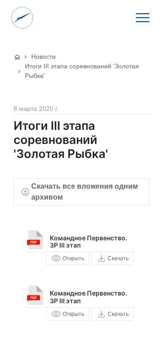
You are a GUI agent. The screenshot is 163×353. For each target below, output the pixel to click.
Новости (43, 56)
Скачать (118, 258)
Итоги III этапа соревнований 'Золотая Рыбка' (82, 70)
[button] (143, 18)
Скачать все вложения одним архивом (84, 191)
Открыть (73, 258)
